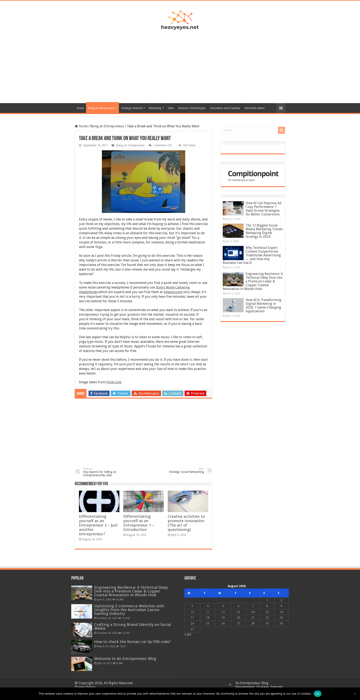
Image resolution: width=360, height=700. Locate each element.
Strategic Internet (131, 108)
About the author (255, 108)
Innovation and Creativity (225, 108)
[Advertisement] (180, 64)
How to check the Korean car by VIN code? (132, 641)
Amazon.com (173, 292)
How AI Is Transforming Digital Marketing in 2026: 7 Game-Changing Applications (263, 305)
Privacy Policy (85, 687)
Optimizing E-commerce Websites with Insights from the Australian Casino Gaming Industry (129, 610)
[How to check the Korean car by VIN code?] (81, 647)
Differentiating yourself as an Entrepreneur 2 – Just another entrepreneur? (98, 525)
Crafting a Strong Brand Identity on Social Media (132, 626)
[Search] (281, 130)
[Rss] (230, 684)
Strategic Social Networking (186, 470)
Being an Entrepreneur (101, 108)
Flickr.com (113, 382)
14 (253, 612)
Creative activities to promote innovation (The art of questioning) (186, 523)
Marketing (155, 108)
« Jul (187, 634)
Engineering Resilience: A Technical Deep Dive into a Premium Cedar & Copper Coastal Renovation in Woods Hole (253, 281)
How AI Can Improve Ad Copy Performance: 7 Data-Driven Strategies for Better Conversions (263, 208)
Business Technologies (192, 108)
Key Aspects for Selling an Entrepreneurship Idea (99, 472)
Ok (318, 693)
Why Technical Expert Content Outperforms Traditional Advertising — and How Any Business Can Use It (252, 255)
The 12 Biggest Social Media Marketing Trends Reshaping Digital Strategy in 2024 (264, 231)
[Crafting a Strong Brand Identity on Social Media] (81, 630)
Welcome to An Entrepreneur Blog (125, 658)
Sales (171, 108)
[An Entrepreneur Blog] (180, 19)
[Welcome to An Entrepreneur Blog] (81, 664)
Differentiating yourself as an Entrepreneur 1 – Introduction (138, 523)
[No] (355, 694)
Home (80, 108)
